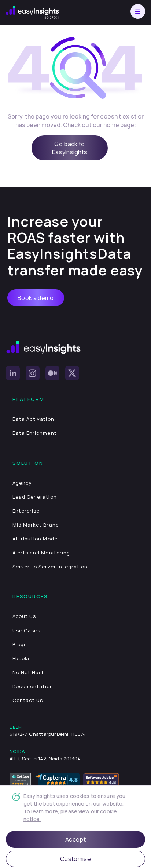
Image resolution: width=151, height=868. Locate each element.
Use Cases (26, 630)
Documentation (33, 686)
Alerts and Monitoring (41, 552)
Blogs (19, 644)
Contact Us (27, 700)
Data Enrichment (34, 433)
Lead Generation (34, 496)
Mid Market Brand (35, 524)
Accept (75, 839)
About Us (24, 616)
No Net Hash (28, 672)
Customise (75, 859)
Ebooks (21, 658)
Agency (22, 483)
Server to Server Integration (50, 566)
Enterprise (26, 510)
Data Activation (33, 419)
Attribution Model (35, 538)
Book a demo (36, 298)
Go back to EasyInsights (70, 148)
